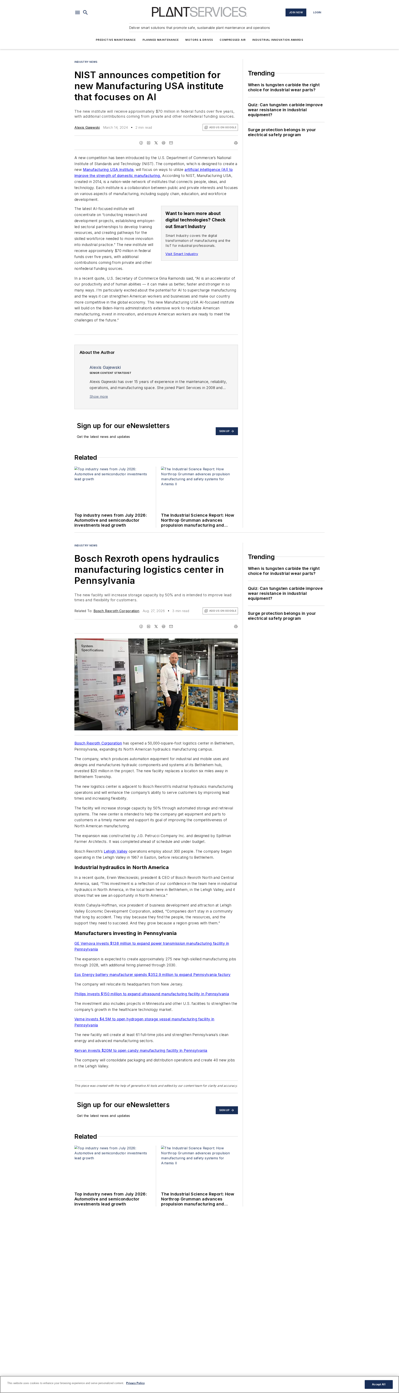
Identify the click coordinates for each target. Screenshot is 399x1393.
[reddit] (163, 143)
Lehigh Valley (115, 851)
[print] (236, 143)
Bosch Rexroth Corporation (116, 611)
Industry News (85, 61)
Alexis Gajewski (87, 127)
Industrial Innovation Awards (277, 39)
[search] (85, 12)
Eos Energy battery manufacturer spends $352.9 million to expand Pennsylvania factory (152, 974)
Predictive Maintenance (116, 39)
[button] (77, 12)
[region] (199, 1384)
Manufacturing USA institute (108, 169)
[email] (171, 143)
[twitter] (156, 143)
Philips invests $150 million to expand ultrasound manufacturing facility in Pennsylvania (151, 994)
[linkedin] (149, 143)
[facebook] (141, 143)
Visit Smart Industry (181, 254)
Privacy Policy (135, 1383)
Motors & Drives (199, 39)
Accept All (378, 1384)
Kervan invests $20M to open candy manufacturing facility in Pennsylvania (140, 1050)
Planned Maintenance (161, 39)
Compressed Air (233, 39)
